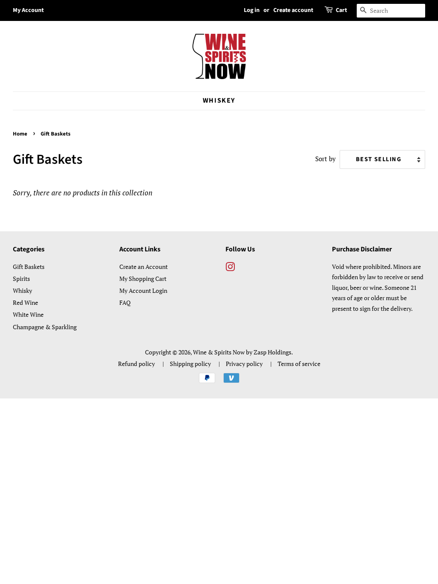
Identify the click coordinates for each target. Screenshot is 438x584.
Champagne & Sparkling (45, 327)
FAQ (124, 302)
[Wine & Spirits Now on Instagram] (230, 268)
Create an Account (143, 267)
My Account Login (143, 290)
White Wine (28, 314)
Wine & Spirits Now (219, 352)
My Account (28, 10)
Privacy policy (244, 364)
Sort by (325, 158)
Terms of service (299, 364)
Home (20, 134)
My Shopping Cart (142, 278)
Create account (293, 10)
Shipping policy (190, 364)
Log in (252, 10)
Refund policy (136, 364)
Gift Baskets (28, 267)
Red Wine (25, 302)
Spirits (21, 278)
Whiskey (219, 100)
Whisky (22, 290)
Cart (341, 10)
